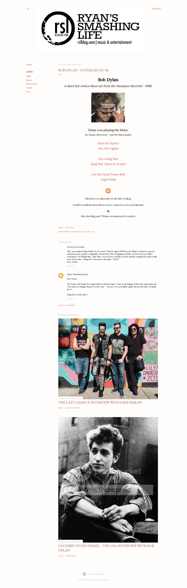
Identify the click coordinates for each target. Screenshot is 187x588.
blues (29, 80)
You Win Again (108, 148)
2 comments (70, 556)
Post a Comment (66, 305)
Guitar (29, 87)
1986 (28, 76)
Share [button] (29, 64)
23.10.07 (70, 266)
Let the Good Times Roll (108, 174)
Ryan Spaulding (75, 274)
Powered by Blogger (95, 574)
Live (28, 91)
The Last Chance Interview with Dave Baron (100, 402)
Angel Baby (108, 179)
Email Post (70, 227)
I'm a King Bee (108, 159)
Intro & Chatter (108, 143)
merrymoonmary (101, 579)
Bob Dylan (31, 84)
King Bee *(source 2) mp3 (108, 164)
